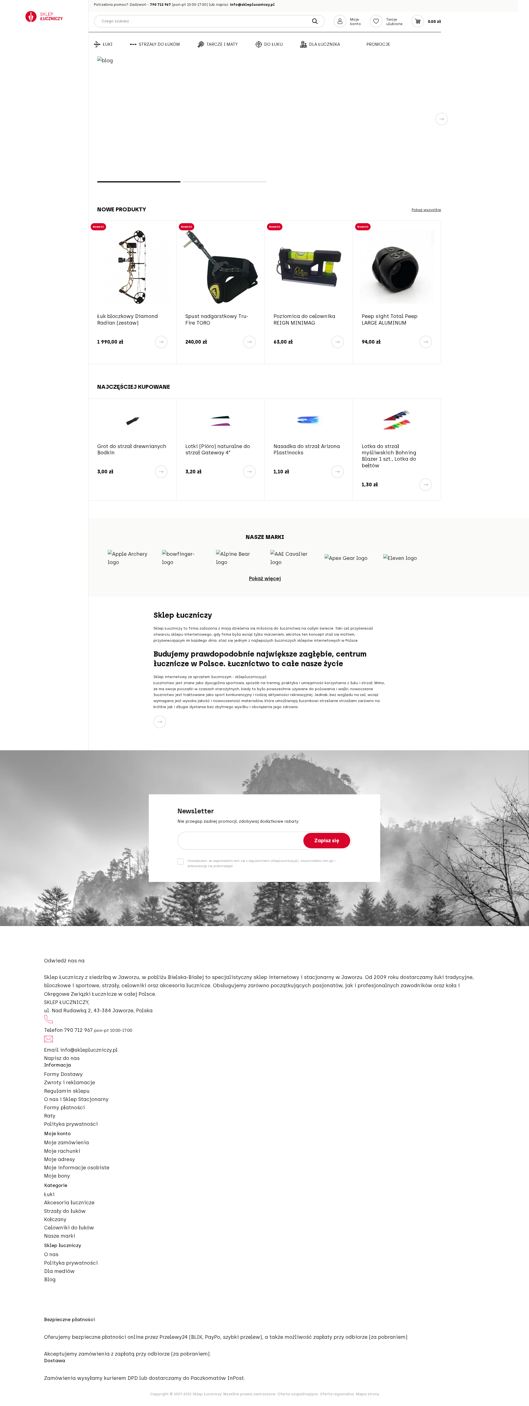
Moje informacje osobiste (76, 1168)
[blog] (269, 118)
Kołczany (55, 1219)
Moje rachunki (62, 1151)
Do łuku (273, 44)
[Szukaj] (315, 21)
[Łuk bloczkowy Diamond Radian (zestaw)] (132, 267)
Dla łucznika (324, 44)
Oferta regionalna (337, 1394)
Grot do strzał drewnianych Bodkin (131, 449)
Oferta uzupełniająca (297, 1394)
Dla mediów (59, 1271)
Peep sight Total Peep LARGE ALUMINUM (389, 319)
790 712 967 (160, 4)
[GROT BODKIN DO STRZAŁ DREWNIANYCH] (132, 421)
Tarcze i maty (222, 44)
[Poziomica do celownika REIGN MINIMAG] (308, 267)
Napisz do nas (62, 1058)
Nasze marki (59, 1236)
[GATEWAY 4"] (220, 421)
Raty (49, 1116)
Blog (50, 1280)
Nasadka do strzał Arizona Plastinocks (307, 449)
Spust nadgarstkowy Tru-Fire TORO (216, 319)
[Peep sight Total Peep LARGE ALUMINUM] (397, 267)
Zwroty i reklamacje (69, 1083)
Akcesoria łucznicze (69, 1203)
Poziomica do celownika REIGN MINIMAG (304, 319)
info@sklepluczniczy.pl (252, 4)
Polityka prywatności (71, 1124)
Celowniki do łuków (69, 1228)
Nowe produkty (121, 209)
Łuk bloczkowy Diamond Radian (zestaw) (127, 319)
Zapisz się (326, 841)
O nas (51, 1254)
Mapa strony (367, 1394)
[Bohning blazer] (397, 421)
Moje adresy (59, 1159)
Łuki (107, 44)
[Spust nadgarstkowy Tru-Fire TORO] (220, 267)
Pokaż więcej (265, 579)
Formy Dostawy (63, 1074)
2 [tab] (224, 181)
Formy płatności (64, 1108)
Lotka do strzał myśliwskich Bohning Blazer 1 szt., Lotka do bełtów (389, 456)
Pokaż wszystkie (426, 210)
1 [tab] (138, 181)
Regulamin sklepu (67, 1091)
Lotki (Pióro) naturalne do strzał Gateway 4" (217, 449)
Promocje (378, 44)
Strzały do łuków (159, 44)
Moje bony (57, 1176)
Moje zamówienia (66, 1143)
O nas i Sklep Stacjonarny (76, 1099)
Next (441, 119)
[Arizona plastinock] (308, 421)
